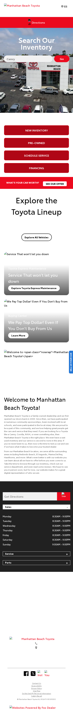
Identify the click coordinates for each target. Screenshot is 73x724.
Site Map (36, 691)
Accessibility (36, 685)
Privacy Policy (36, 688)
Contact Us (36, 683)
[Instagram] (40, 673)
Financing (36, 168)
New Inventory (36, 130)
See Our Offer (55, 183)
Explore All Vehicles (36, 237)
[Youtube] (46, 673)
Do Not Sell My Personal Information (36, 693)
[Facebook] (26, 673)
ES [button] (65, 6)
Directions (38, 22)
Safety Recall (36, 696)
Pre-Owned (36, 143)
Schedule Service (36, 155)
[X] (33, 673)
